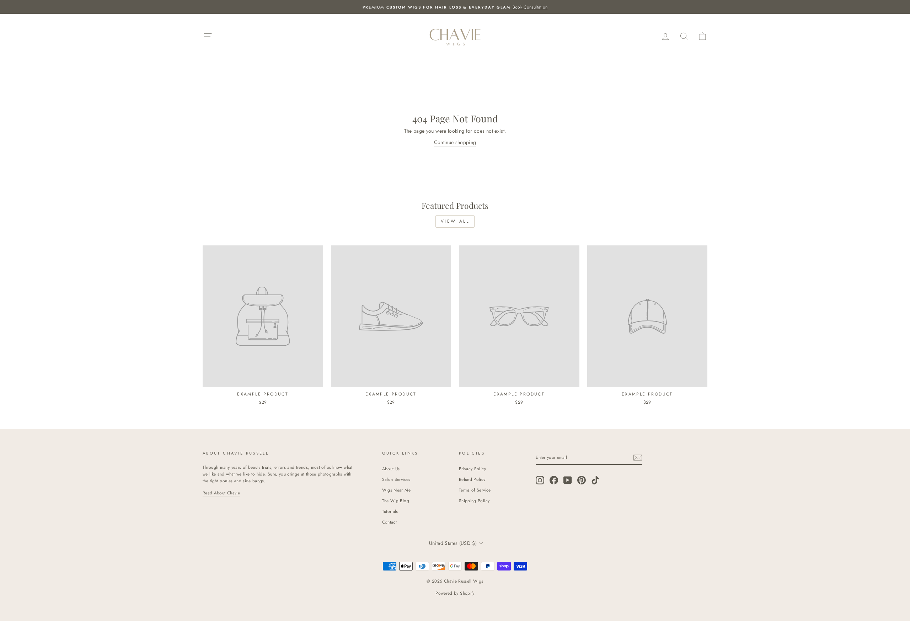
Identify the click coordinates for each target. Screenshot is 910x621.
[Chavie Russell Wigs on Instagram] (540, 480)
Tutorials (390, 511)
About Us (391, 469)
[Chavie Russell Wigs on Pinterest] (581, 480)
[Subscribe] (637, 457)
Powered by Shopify (454, 593)
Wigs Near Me (396, 490)
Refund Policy (472, 479)
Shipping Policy (474, 501)
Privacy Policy (472, 469)
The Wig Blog (395, 501)
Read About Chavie (221, 493)
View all (455, 221)
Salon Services (396, 479)
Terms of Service (475, 490)
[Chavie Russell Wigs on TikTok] (595, 480)
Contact (389, 522)
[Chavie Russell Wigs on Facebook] (554, 480)
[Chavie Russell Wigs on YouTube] (567, 480)
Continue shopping (455, 142)
